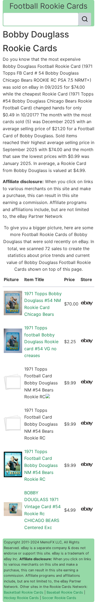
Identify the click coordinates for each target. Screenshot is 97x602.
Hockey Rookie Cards (21, 598)
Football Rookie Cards (48, 6)
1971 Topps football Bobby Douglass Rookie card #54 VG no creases (41, 341)
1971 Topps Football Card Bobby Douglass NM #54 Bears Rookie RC (41, 465)
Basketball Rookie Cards (23, 592)
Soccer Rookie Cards (59, 598)
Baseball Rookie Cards (65, 592)
